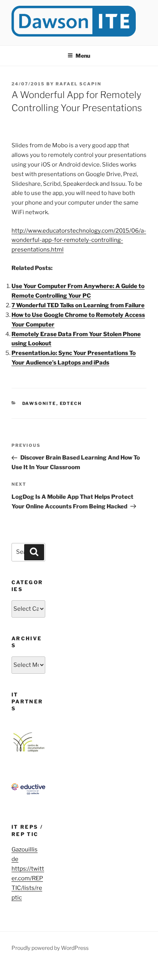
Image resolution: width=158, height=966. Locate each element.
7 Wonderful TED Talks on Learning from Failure (78, 305)
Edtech (71, 403)
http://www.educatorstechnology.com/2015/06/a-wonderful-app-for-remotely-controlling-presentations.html (79, 240)
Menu (83, 55)
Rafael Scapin (78, 84)
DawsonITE (39, 403)
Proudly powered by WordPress (50, 947)
